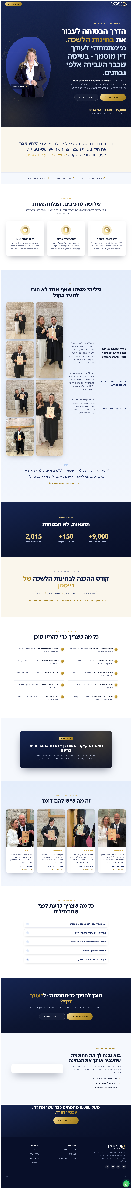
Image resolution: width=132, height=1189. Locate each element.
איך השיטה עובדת (86, 97)
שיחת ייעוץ (34, 1154)
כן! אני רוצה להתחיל (66, 1120)
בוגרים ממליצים (33, 1162)
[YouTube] (113, 1167)
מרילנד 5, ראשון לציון (67, 1158)
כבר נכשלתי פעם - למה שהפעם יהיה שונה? (66, 923)
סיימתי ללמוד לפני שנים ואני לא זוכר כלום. (66, 941)
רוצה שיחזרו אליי (114, 97)
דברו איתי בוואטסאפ (52, 1016)
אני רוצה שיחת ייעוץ (80, 1016)
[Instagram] (118, 1167)
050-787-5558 (70, 1149)
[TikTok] (107, 1167)
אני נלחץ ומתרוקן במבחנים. (66, 950)
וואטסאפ (72, 1154)
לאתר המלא (34, 1158)
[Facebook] (124, 1167)
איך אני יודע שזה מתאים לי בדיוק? (66, 959)
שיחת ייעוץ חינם (13, 4)
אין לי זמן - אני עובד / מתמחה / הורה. (66, 932)
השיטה (36, 1149)
